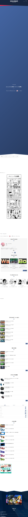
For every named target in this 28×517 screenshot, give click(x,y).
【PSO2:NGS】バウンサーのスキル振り (23, 268)
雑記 (13, 407)
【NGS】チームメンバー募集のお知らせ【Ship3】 (14, 268)
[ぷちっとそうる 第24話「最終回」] (4, 281)
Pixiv (14, 250)
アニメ (13, 415)
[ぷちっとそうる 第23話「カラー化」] (13, 281)
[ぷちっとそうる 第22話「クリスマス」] (22, 281)
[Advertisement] (14, 165)
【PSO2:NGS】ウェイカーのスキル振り (5, 268)
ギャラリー (13, 413)
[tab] (4, 405)
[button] (26, 1)
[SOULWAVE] (14, 1)
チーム (13, 410)
